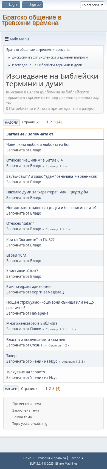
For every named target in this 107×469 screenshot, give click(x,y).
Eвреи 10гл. (16, 255)
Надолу (11, 122)
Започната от (40, 134)
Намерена (39, 313)
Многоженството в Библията (31, 323)
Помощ (28, 458)
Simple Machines (66, 463)
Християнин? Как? (22, 270)
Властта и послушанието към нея (35, 339)
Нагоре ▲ (76, 458)
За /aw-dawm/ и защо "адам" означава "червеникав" (52, 176)
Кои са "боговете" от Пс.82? (30, 239)
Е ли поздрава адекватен (28, 286)
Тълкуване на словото (25, 372)
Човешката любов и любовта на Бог (38, 144)
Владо (35, 150)
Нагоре (11, 389)
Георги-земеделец (47, 292)
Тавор (11, 355)
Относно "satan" (20, 223)
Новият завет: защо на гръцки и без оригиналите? (51, 207)
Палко (35, 328)
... (70, 329)
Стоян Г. (37, 345)
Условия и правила (52, 458)
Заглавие (15, 134)
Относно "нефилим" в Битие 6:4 (34, 160)
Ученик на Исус (43, 361)
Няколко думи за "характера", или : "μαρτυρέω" (47, 192)
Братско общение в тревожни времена (31, 19)
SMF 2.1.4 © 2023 (41, 463)
